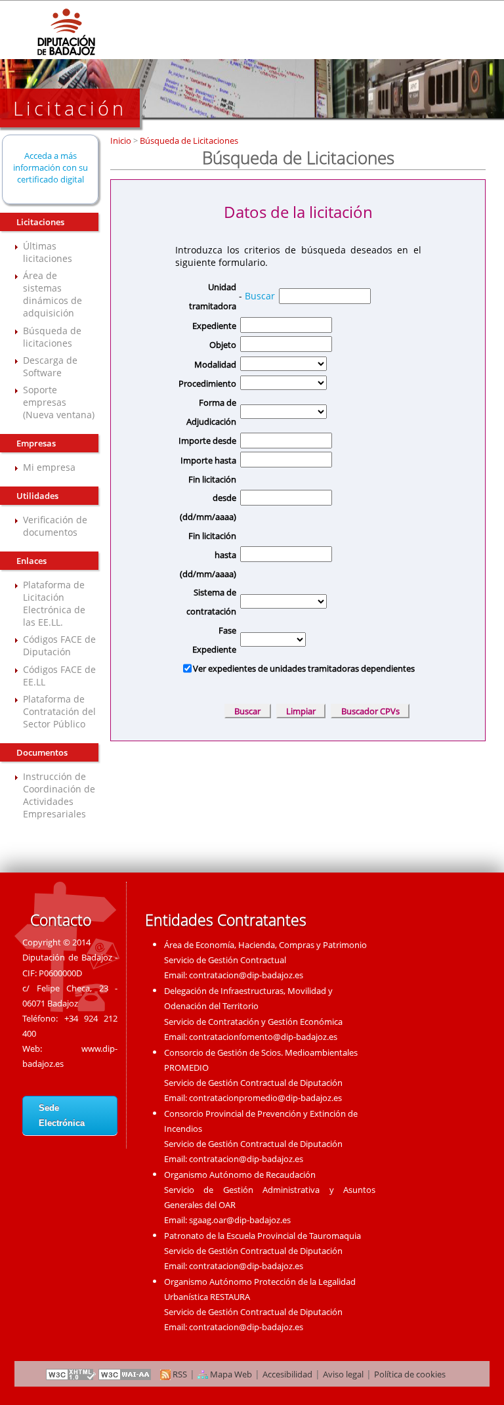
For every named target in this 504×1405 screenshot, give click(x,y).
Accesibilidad (287, 1374)
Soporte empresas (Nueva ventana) (58, 402)
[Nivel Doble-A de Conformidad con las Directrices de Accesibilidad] (125, 1374)
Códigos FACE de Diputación (59, 645)
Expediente (214, 326)
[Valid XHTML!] (71, 1374)
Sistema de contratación (211, 601)
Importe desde (207, 440)
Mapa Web (230, 1374)
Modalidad (215, 364)
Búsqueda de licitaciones (52, 336)
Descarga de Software (50, 366)
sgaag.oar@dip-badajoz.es (240, 1220)
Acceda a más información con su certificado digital (50, 167)
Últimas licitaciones (47, 252)
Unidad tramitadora (212, 296)
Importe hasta (208, 460)
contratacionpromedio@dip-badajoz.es (265, 1098)
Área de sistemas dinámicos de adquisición (52, 294)
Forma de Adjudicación (211, 412)
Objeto (222, 345)
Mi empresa (49, 467)
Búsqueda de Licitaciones (188, 140)
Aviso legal (343, 1374)
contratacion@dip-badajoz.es (246, 975)
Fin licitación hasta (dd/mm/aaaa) (208, 555)
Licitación (70, 108)
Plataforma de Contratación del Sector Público (59, 711)
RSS (179, 1374)
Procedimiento (207, 383)
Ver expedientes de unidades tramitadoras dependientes (304, 668)
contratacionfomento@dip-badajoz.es (263, 1037)
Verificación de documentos (55, 525)
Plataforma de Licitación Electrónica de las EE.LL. (54, 603)
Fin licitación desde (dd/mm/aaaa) (208, 498)
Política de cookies (410, 1374)
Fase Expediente (214, 639)
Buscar (260, 296)
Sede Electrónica (62, 1115)
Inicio (121, 140)
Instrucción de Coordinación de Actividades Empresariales (59, 795)
